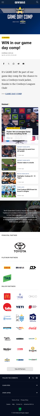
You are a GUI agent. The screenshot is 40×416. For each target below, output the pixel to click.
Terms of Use (15, 400)
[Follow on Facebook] (29, 378)
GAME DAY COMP (13, 94)
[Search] (37, 2)
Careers (8, 404)
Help (13, 404)
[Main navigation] (3, 2)
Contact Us (19, 404)
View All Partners (20, 369)
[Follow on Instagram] (37, 378)
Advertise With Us (29, 404)
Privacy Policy (24, 400)
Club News (5, 37)
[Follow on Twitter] (33, 378)
